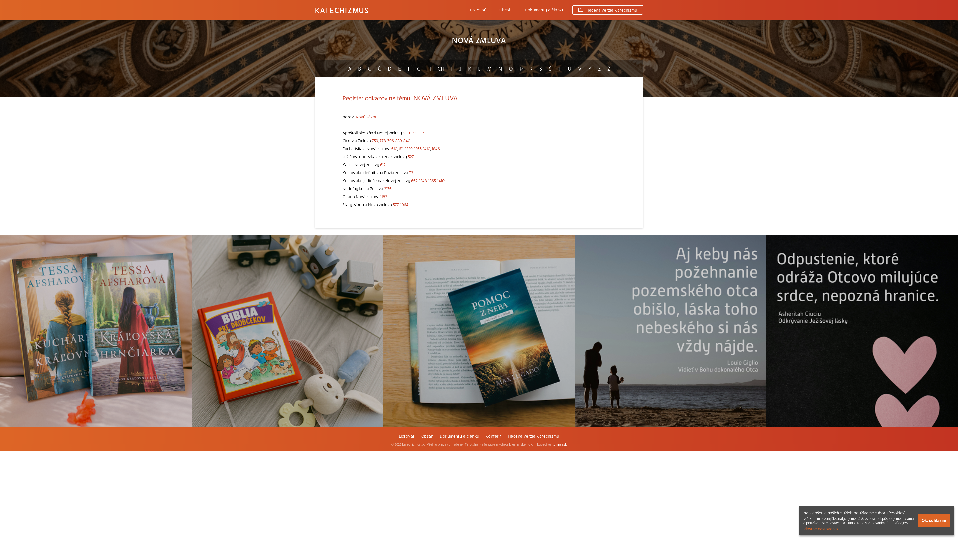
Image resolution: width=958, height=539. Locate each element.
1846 (436, 148)
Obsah (505, 9)
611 (405, 132)
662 (414, 180)
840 (406, 140)
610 (394, 148)
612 (383, 164)
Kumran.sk (559, 444)
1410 (426, 148)
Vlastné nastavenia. (821, 528)
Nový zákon (366, 116)
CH (441, 68)
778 (383, 140)
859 (412, 132)
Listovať (478, 9)
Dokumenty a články (544, 9)
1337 (420, 132)
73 (411, 172)
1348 (423, 180)
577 (396, 204)
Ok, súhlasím (934, 520)
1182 (383, 196)
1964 (404, 204)
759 (375, 140)
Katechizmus (342, 10)
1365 (418, 148)
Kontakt (493, 435)
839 (398, 140)
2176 (388, 188)
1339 (409, 148)
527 (411, 156)
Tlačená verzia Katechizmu (611, 9)
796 (390, 140)
